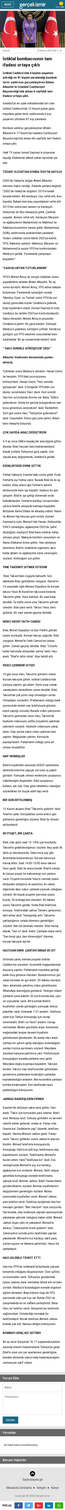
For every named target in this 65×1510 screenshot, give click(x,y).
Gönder (10, 1420)
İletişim (41, 1487)
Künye (55, 1487)
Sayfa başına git (33, 1479)
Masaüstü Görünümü (19, 1487)
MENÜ (7, 4)
